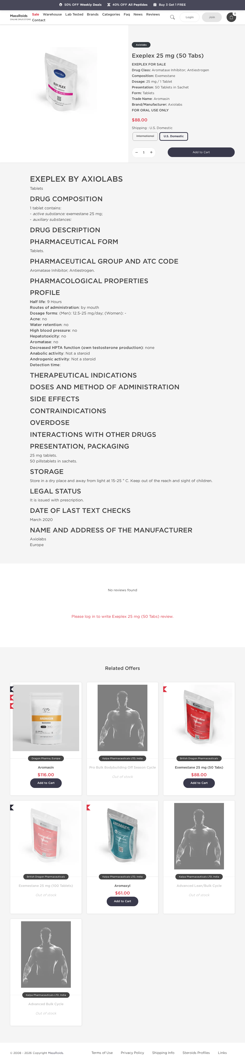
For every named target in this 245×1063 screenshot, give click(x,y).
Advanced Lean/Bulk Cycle (199, 886)
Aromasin (46, 767)
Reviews (153, 14)
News (138, 14)
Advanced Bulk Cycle (45, 1004)
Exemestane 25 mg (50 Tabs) (199, 767)
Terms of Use (102, 1053)
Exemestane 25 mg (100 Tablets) (46, 886)
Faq (127, 14)
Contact (38, 20)
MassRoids (55, 1053)
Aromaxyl (122, 886)
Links (222, 1053)
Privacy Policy (132, 1053)
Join (212, 17)
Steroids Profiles (196, 1053)
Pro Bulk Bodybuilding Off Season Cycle (122, 767)
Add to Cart (201, 152)
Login (190, 17)
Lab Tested (74, 14)
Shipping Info (163, 1053)
